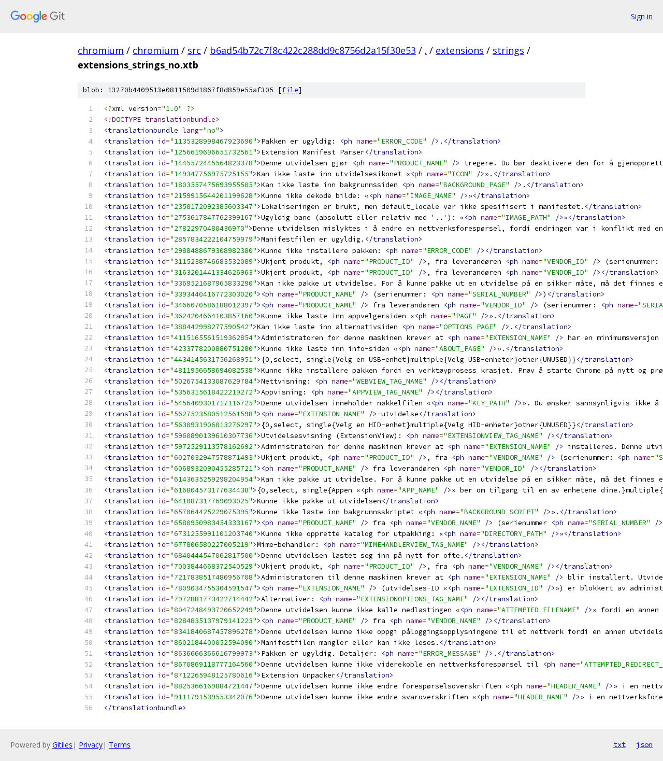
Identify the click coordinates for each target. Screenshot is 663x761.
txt (619, 744)
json (644, 744)
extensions (460, 50)
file (290, 90)
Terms (120, 745)
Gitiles (62, 745)
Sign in (642, 16)
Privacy (91, 745)
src (194, 50)
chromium (101, 50)
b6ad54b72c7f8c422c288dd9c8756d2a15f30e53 (313, 50)
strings (508, 50)
